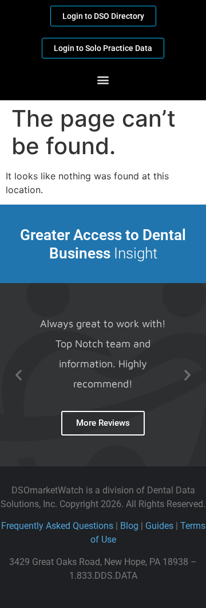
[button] (103, 79)
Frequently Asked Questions (57, 525)
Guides (159, 525)
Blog (129, 525)
